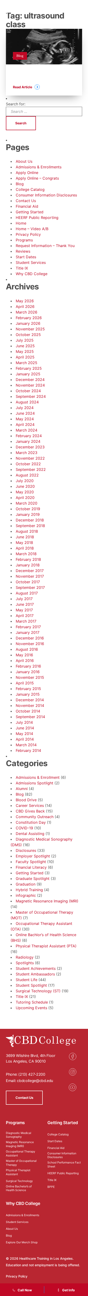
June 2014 (25, 728)
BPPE (51, 1187)
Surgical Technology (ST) (38, 991)
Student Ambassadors (35, 974)
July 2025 (25, 340)
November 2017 (30, 576)
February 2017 (28, 626)
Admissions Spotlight (34, 783)
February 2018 (28, 559)
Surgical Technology (19, 1181)
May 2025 (25, 351)
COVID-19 (24, 828)
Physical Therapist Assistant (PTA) (46, 946)
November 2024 (30, 385)
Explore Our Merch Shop (22, 1242)
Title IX (22, 268)
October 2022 (28, 464)
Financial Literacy (31, 867)
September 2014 (30, 716)
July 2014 (24, 722)
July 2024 (25, 407)
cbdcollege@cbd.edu (35, 1080)
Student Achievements (36, 968)
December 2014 (30, 700)
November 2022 (30, 458)
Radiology (25, 957)
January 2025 (28, 374)
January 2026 (28, 323)
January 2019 (28, 514)
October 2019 (28, 508)
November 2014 (30, 705)
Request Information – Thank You (45, 245)
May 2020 (25, 492)
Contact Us (26, 200)
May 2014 (24, 733)
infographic (26, 895)
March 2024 (26, 430)
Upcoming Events (31, 1007)
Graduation (25, 884)
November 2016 (30, 643)
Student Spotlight (31, 985)
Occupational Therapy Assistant (20, 1153)
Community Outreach (35, 816)
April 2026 (25, 306)
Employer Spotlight (33, 856)
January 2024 (28, 441)
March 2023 (26, 452)
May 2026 (25, 301)
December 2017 (30, 570)
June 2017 (25, 604)
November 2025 (30, 329)
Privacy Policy (28, 234)
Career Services (30, 805)
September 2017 (30, 587)
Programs (24, 240)
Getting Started (29, 212)
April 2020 (25, 497)
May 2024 (25, 419)
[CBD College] (24, 10)
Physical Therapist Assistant (18, 1172)
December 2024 (30, 379)
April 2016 (25, 660)
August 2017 (27, 593)
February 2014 (28, 750)
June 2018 (25, 537)
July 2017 (24, 598)
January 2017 (27, 632)
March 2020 (26, 503)
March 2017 (26, 621)
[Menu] (79, 10)
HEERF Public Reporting (37, 217)
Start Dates (26, 257)
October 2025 (28, 334)
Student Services (31, 262)
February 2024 (29, 435)
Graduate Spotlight (33, 878)
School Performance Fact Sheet (64, 1164)
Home (21, 223)
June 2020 (25, 486)
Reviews (23, 251)
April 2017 (25, 615)
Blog (20, 183)
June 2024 (25, 413)
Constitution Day (31, 822)
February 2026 (29, 317)
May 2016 (24, 655)
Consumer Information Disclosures (46, 195)
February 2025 (29, 368)
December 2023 (30, 447)
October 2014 (28, 711)
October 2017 (28, 582)
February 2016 (28, 666)
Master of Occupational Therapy (21, 1163)
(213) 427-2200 (31, 1074)
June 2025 (25, 345)
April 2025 (25, 357)
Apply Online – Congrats (37, 178)
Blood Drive (26, 800)
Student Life (26, 979)
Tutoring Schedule (32, 1002)
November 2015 (30, 677)
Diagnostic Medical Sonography (18, 1135)
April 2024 (25, 424)
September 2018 (30, 525)
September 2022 (31, 469)
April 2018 (25, 548)
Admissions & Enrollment (38, 777)
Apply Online (27, 172)
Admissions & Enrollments (38, 167)
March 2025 (26, 362)
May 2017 (24, 610)
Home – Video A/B (32, 228)
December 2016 (30, 638)
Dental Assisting (30, 833)
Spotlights (25, 962)
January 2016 (28, 671)
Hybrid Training (29, 889)
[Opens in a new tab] (72, 1056)
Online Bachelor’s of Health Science (19, 1188)
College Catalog (30, 189)
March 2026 (26, 312)
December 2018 (30, 520)
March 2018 (26, 553)
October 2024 (28, 390)
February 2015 (28, 688)
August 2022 (27, 475)
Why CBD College (31, 273)
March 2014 (26, 744)
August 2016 (27, 649)
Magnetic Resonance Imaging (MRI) (47, 901)
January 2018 (28, 565)
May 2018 (24, 542)
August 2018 (27, 531)
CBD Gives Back (30, 811)
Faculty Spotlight (31, 861)
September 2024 (31, 396)
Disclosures (26, 850)
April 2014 (25, 739)
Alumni (22, 788)
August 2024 (27, 402)
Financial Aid (27, 206)
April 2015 (25, 683)
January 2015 (28, 694)
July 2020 (25, 480)
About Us (24, 161)
